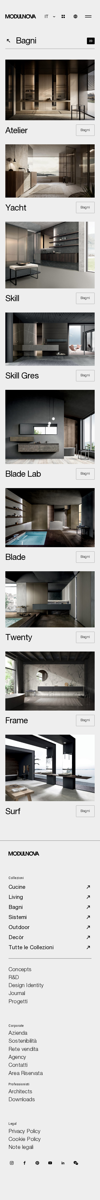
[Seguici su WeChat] (76, 1163)
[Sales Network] (75, 16)
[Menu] (88, 16)
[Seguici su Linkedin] (63, 1163)
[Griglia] (66, 16)
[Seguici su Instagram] (12, 1163)
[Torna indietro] (8, 41)
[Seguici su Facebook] (24, 1163)
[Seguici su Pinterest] (37, 1163)
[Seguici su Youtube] (50, 1163)
